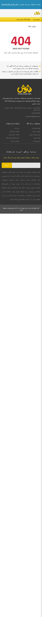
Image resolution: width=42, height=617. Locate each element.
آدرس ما (19, 152)
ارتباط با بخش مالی (14, 134)
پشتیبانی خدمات (14, 141)
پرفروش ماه (36, 141)
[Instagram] (23, 146)
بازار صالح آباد (10, 152)
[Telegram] (19, 146)
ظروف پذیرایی (36, 131)
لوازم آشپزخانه (36, 128)
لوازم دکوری (36, 138)
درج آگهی (26, 152)
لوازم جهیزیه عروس (34, 134)
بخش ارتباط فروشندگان (12, 138)
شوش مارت (36, 19)
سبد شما (33, 152)
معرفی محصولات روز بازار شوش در (21, 4)
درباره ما (17, 128)
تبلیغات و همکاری (14, 131)
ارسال (7, 165)
